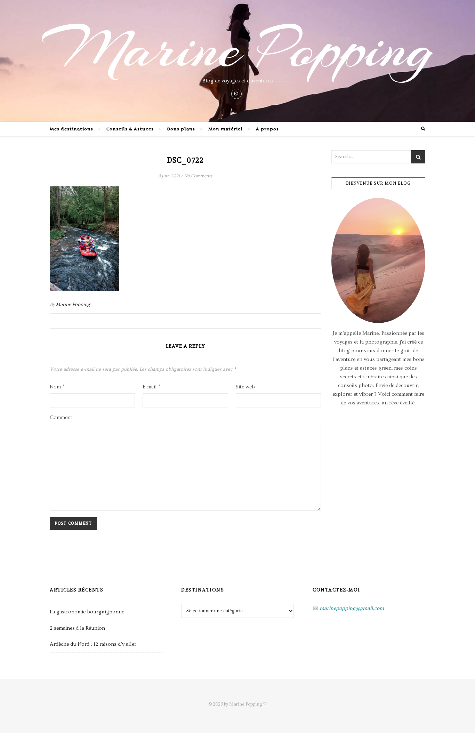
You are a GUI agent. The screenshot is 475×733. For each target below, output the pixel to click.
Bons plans (181, 128)
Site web (245, 387)
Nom (57, 387)
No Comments (198, 176)
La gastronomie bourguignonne (87, 612)
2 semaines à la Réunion (77, 628)
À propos (267, 128)
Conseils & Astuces (130, 128)
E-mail (151, 387)
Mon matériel (225, 128)
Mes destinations (71, 128)
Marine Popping (238, 48)
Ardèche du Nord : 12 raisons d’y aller (93, 644)
